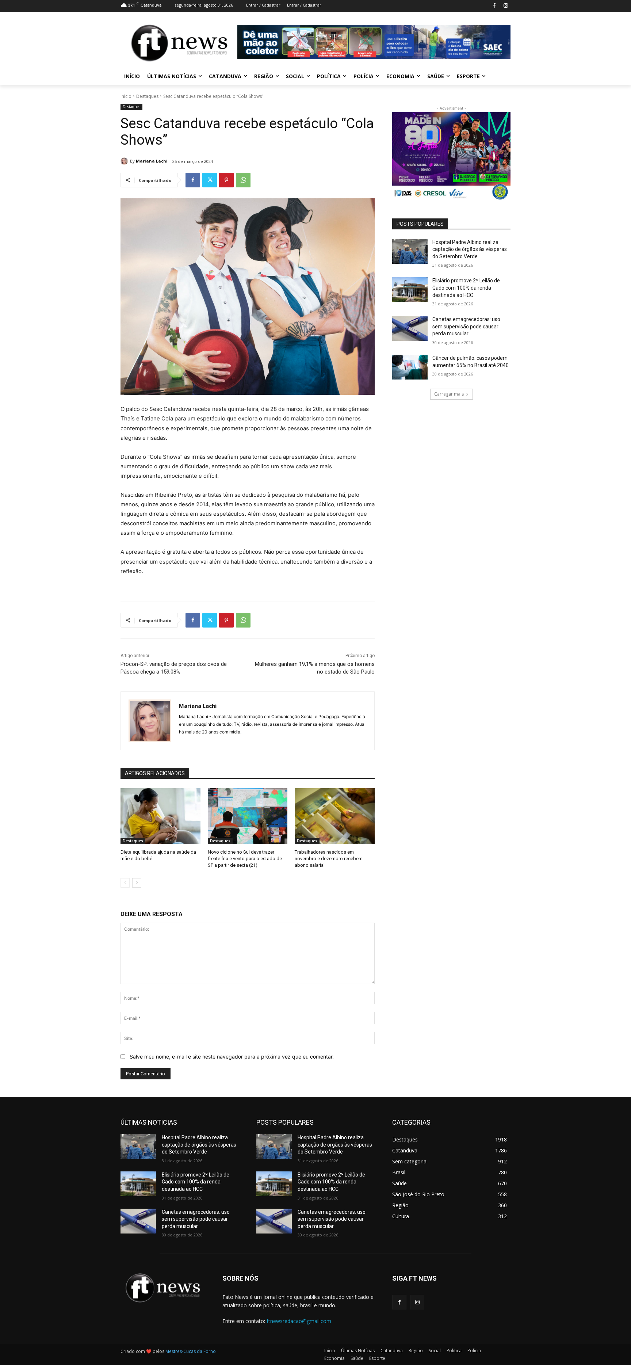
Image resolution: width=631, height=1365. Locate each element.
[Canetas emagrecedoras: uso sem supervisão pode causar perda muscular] (410, 328)
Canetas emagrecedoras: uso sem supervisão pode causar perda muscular (466, 326)
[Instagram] (505, 6)
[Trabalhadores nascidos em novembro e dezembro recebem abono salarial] (335, 816)
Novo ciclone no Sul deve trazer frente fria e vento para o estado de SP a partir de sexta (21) (245, 858)
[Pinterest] (226, 180)
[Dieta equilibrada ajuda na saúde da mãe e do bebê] (160, 816)
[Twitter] (209, 180)
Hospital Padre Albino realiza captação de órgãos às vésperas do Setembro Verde (469, 249)
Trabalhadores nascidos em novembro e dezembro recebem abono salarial (329, 858)
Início (126, 96)
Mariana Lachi (152, 161)
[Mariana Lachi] (125, 161)
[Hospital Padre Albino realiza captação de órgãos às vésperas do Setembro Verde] (410, 251)
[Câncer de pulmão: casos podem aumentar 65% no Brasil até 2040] (410, 367)
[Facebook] (494, 6)
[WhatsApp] (243, 180)
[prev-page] (125, 883)
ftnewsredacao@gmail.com (299, 1321)
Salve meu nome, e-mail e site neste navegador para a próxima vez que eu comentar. (232, 1056)
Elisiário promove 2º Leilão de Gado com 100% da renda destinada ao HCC (466, 288)
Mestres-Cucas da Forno (190, 1351)
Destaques (147, 96)
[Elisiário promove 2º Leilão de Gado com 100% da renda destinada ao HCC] (410, 289)
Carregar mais (449, 394)
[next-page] (136, 883)
